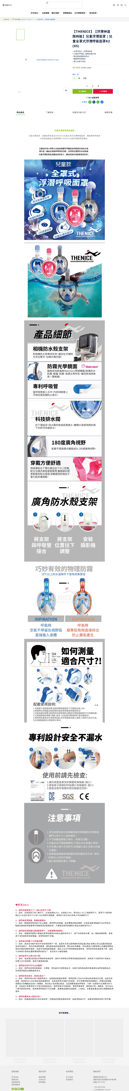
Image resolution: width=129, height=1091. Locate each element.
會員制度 (93, 13)
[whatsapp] (97, 102)
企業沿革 (42, 1079)
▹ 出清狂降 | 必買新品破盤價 (45, 19)
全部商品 (6, 19)
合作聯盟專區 (79, 13)
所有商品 (34, 13)
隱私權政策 (16, 1084)
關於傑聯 (55, 13)
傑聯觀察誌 (67, 13)
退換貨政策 (16, 1082)
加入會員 (69, 1077)
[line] (89, 102)
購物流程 (15, 1079)
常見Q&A (15, 1077)
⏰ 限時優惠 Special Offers (22, 19)
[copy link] (102, 102)
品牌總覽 (45, 13)
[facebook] (93, 102)
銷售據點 (42, 1082)
